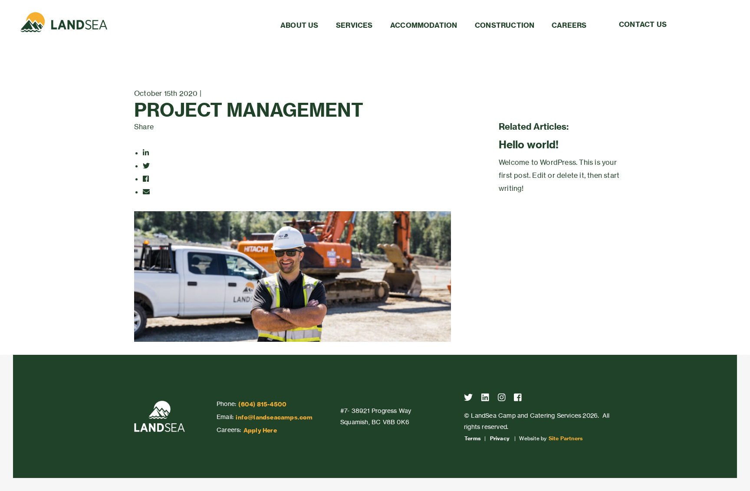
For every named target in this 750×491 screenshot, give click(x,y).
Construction (504, 25)
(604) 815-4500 (262, 404)
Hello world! (529, 144)
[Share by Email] (146, 191)
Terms (472, 438)
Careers (569, 25)
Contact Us (643, 24)
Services (354, 25)
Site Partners (566, 438)
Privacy (500, 438)
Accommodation (423, 25)
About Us (299, 25)
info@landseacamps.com (274, 417)
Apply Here (260, 430)
